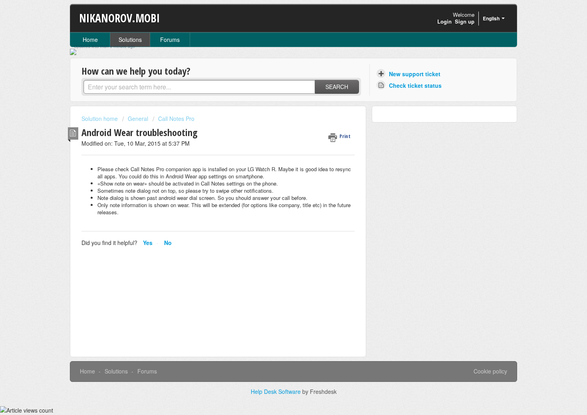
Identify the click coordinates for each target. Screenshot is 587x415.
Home (90, 39)
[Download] (278, 102)
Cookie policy (490, 371)
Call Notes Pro (176, 119)
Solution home (100, 119)
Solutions (130, 39)
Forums (170, 39)
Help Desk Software (276, 391)
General (138, 119)
